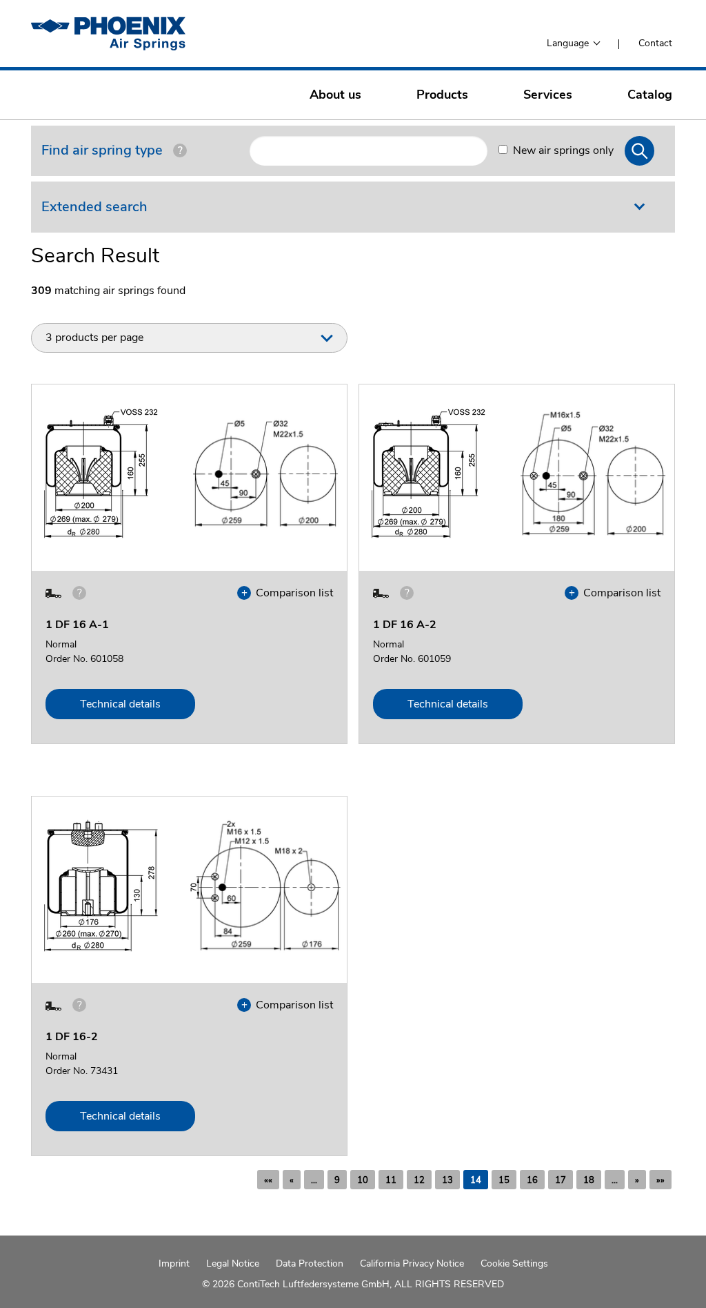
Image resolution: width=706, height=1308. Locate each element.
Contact (655, 43)
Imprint (174, 1264)
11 (390, 1180)
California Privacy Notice (412, 1264)
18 (588, 1180)
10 (362, 1180)
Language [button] (569, 43)
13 (447, 1180)
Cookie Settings (514, 1264)
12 (419, 1180)
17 (560, 1180)
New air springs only (563, 150)
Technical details (120, 704)
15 (504, 1180)
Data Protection (309, 1264)
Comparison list (291, 593)
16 (532, 1180)
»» (660, 1180)
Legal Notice (232, 1264)
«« (268, 1180)
